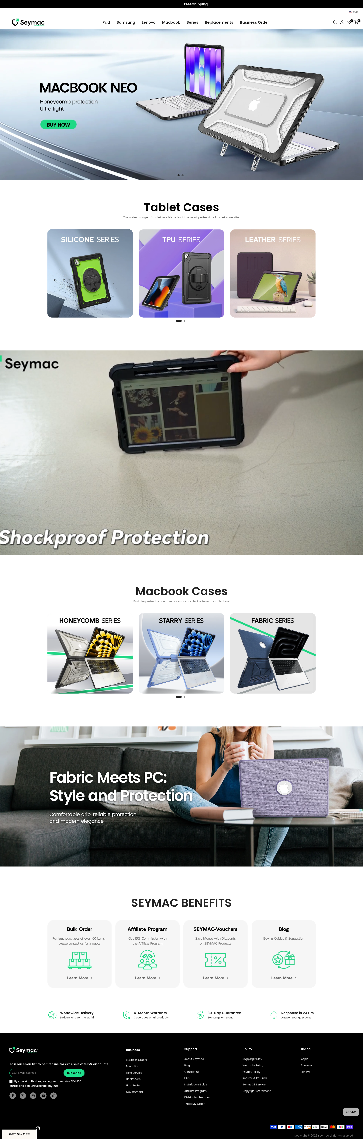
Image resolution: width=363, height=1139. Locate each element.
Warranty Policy (253, 1065)
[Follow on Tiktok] (53, 1095)
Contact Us (191, 1072)
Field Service (134, 1073)
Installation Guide (195, 1084)
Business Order (254, 22)
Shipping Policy (252, 1059)
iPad (106, 22)
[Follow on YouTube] (43, 1095)
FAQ (187, 1078)
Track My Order (194, 1104)
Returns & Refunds (255, 1078)
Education (132, 1066)
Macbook (171, 22)
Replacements (219, 22)
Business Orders (136, 1060)
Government (134, 1092)
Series (192, 22)
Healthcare (133, 1079)
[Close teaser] (38, 1128)
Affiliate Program (195, 1091)
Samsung (126, 22)
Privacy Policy (251, 1072)
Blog (187, 1065)
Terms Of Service (254, 1084)
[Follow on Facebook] (12, 1095)
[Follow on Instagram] (33, 1095)
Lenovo (149, 22)
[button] (19, 1134)
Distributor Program (197, 1097)
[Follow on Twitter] (23, 1095)
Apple (304, 1059)
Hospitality (133, 1085)
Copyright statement (257, 1091)
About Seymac (194, 1059)
